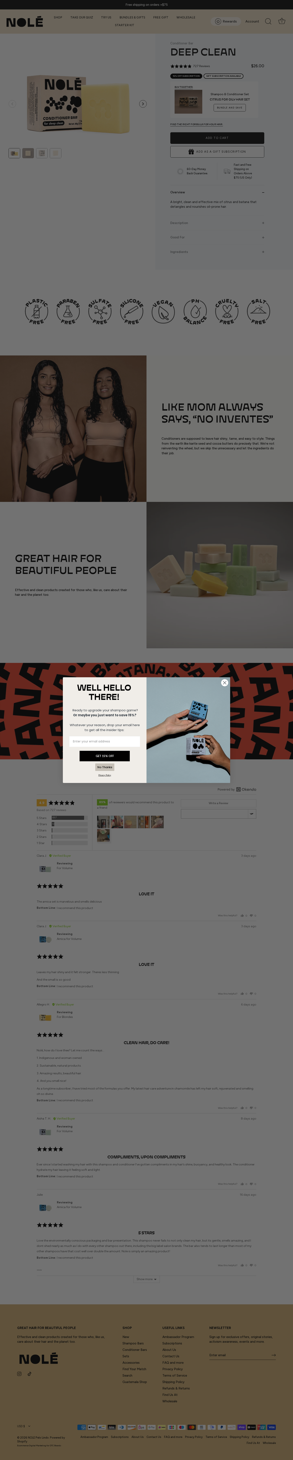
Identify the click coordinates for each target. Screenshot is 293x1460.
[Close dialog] (224, 682)
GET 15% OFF (105, 756)
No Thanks (104, 767)
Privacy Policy (104, 775)
